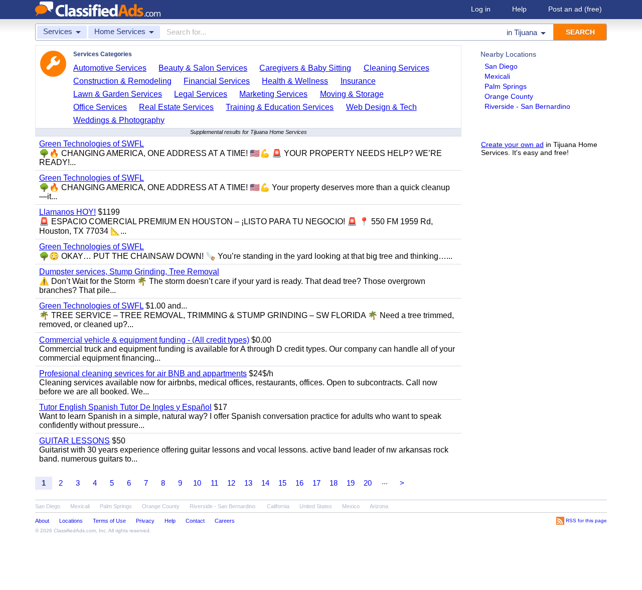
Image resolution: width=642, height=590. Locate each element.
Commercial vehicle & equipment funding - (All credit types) (144, 340)
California (278, 506)
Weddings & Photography (119, 120)
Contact (195, 521)
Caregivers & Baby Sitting (305, 68)
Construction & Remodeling (122, 81)
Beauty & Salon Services (202, 68)
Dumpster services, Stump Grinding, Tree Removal (129, 271)
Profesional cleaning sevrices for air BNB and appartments (143, 373)
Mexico (351, 506)
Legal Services (200, 94)
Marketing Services (273, 94)
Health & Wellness (295, 81)
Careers (225, 521)
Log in (481, 9)
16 (299, 483)
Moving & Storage (352, 94)
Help (519, 9)
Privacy (145, 521)
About (42, 521)
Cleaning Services (396, 68)
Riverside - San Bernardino (527, 106)
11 (214, 483)
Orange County (509, 96)
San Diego (501, 66)
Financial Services (217, 81)
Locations (71, 521)
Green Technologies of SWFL (91, 143)
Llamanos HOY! (67, 212)
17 (316, 483)
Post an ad (575, 9)
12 (231, 483)
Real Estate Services (176, 107)
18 (334, 483)
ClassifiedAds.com (75, 530)
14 (265, 483)
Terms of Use (109, 521)
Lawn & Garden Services (117, 94)
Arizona (379, 506)
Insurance (358, 81)
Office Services (100, 107)
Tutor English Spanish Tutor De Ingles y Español (125, 407)
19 (351, 483)
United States (315, 506)
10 (197, 483)
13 (248, 483)
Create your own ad (512, 144)
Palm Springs (506, 86)
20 (368, 483)
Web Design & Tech (381, 107)
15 (282, 483)
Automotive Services (109, 68)
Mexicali (497, 76)
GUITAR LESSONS (74, 440)
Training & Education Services (280, 107)
